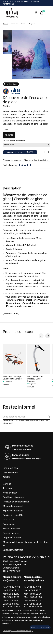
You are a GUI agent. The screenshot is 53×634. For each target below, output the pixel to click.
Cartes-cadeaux (10, 472)
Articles (6, 477)
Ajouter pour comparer (12, 160)
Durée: (6, 129)
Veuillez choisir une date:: (14, 140)
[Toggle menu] (47, 13)
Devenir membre (11, 533)
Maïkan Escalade (11, 528)
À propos (7, 488)
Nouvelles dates (11, 313)
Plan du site (8, 519)
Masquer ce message (40, 627)
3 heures (9, 135)
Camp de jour (9, 524)
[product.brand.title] (26, 90)
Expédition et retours (13, 510)
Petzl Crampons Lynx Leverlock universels (12, 377)
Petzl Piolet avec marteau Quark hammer (35, 379)
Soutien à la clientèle (13, 515)
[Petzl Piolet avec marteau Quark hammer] (38, 359)
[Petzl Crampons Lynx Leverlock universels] (14, 359)
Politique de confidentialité (16, 501)
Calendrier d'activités (13, 550)
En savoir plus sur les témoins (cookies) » (18, 631)
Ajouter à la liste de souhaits (35, 160)
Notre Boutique (10, 492)
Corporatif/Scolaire (12, 537)
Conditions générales (13, 497)
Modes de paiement (13, 506)
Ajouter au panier (20, 152)
